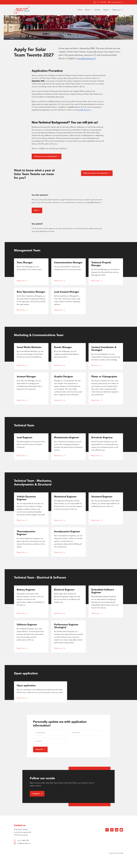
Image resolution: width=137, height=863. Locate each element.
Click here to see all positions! (45, 156)
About (87, 10)
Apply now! (117, 10)
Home (80, 10)
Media (105, 10)
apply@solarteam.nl (94, 202)
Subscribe (39, 749)
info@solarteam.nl (117, 2)
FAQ (36, 210)
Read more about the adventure (96, 173)
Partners (97, 10)
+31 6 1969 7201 (101, 2)
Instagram (36, 793)
